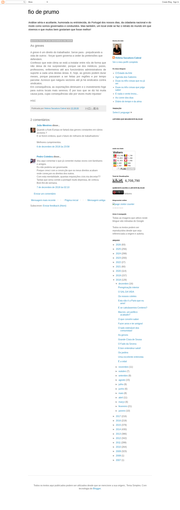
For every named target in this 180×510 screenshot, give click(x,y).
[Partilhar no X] (92, 108)
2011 (118, 442)
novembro (124, 367)
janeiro (122, 411)
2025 (119, 249)
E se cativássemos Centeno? (132, 307)
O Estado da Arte (123, 73)
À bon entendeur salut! (129, 348)
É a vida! (122, 361)
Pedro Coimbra (45, 156)
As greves (123, 335)
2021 (119, 266)
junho (122, 389)
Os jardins (123, 352)
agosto (122, 380)
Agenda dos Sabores (125, 77)
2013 (119, 434)
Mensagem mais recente (43, 200)
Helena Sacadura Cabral (128, 58)
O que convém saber (128, 319)
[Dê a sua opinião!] (89, 108)
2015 (119, 425)
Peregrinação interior (128, 287)
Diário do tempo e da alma (128, 101)
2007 (119, 460)
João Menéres (44, 125)
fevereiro (123, 406)
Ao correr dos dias (124, 97)
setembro (123, 375)
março (122, 402)
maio (121, 393)
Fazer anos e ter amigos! (130, 323)
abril (121, 397)
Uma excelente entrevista (130, 357)
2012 (119, 438)
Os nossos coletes (127, 296)
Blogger (97, 488)
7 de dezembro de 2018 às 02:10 (53, 187)
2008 (119, 455)
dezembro (124, 283)
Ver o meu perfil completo (125, 62)
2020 (119, 271)
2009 (119, 451)
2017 (119, 416)
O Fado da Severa (127, 344)
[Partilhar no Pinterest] (97, 108)
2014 (119, 429)
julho (121, 384)
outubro (123, 371)
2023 (119, 258)
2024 (119, 253)
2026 (119, 244)
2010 (119, 447)
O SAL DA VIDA (126, 292)
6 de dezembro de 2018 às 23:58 (53, 146)
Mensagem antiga (96, 200)
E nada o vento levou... (126, 94)
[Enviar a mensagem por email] (86, 108)
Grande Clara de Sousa (130, 339)
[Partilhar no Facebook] (94, 108)
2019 (119, 275)
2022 (119, 262)
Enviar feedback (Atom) (54, 206)
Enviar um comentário (45, 194)
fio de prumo (43, 12)
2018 (119, 280)
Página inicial (71, 200)
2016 (119, 420)
